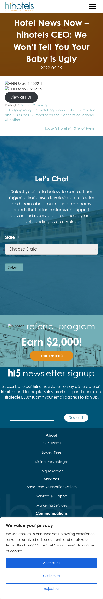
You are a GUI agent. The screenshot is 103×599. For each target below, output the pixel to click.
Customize (51, 576)
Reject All (51, 589)
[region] (51, 558)
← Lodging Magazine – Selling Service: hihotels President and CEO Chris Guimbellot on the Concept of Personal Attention (51, 115)
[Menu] (92, 7)
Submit (14, 267)
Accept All (51, 563)
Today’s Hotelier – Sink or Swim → (71, 128)
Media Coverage (35, 105)
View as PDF (21, 97)
